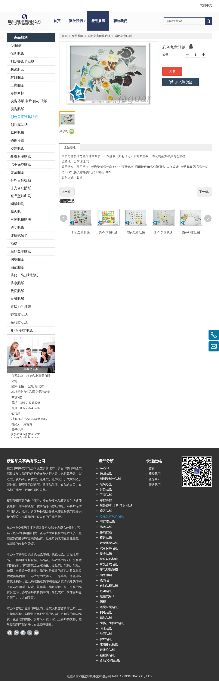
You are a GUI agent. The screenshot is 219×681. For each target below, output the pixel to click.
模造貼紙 (17, 148)
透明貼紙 (17, 227)
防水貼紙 (17, 283)
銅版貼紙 (17, 259)
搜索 (208, 21)
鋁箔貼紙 (17, 267)
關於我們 (76, 21)
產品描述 (70, 147)
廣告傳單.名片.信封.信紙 (28, 101)
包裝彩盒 (17, 69)
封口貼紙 (17, 77)
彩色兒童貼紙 (81, 232)
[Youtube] (36, 632)
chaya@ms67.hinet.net (25, 437)
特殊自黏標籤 (20, 180)
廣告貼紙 (17, 109)
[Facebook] (9, 632)
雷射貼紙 (17, 299)
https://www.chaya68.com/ (31, 418)
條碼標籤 (17, 140)
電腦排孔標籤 (20, 307)
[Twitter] (29, 632)
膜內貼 (15, 212)
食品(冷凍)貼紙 (21, 330)
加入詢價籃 (183, 82)
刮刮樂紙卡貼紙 (22, 61)
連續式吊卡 (19, 235)
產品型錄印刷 (20, 196)
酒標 (13, 243)
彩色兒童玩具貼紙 (24, 117)
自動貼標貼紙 (20, 220)
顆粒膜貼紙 (19, 322)
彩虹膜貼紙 (19, 125)
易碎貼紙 (17, 132)
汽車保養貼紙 (20, 164)
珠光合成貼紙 (20, 188)
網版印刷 (17, 204)
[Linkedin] (23, 632)
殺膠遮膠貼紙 (20, 156)
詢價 (172, 71)
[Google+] (16, 632)
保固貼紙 (17, 53)
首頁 (57, 21)
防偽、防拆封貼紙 (24, 275)
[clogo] (24, 19)
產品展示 (98, 21)
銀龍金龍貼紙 (20, 251)
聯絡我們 (120, 21)
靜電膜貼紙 (19, 314)
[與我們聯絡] (31, 355)
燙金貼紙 (17, 172)
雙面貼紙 (17, 291)
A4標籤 (16, 45)
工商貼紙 (17, 85)
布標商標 (17, 93)
